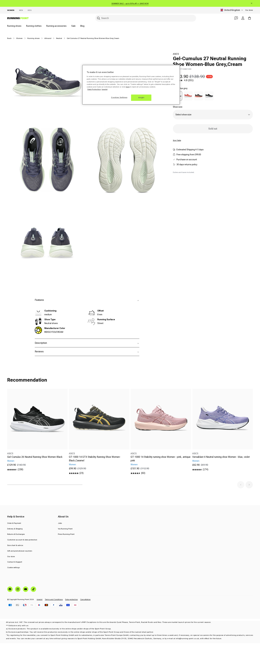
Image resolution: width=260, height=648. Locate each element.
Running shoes (14, 26)
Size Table (177, 140)
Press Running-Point (66, 534)
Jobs (60, 523)
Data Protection (94, 89)
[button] (240, 484)
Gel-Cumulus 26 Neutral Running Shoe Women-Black (34, 456)
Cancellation (85, 599)
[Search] (98, 18)
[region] (131, 85)
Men (21, 10)
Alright (141, 97)
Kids (29, 10)
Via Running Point (65, 529)
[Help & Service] (236, 18)
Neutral (59, 38)
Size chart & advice (15, 545)
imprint (39, 599)
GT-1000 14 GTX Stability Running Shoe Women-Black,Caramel (95, 458)
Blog (82, 26)
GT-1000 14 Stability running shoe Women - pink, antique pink (160, 458)
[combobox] (145, 18)
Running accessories (56, 26)
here (128, 87)
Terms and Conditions (54, 599)
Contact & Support (14, 562)
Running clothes (34, 26)
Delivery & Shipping (15, 529)
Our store (249, 10)
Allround (47, 38)
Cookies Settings (119, 97)
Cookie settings (13, 567)
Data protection (71, 599)
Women (10, 10)
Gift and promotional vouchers (19, 551)
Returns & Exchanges (16, 534)
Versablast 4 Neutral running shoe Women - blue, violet (221, 456)
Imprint (104, 89)
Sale (73, 26)
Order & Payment (14, 523)
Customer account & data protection (22, 540)
